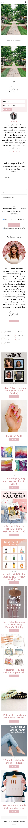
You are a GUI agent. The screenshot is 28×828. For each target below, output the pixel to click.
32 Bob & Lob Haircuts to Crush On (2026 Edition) (14, 390)
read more (14, 321)
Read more (14, 396)
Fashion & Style (14, 523)
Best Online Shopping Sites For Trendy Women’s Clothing (14, 624)
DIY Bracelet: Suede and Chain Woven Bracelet (14, 716)
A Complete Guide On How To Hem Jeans (14, 761)
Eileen (14, 121)
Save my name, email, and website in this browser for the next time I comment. (14, 211)
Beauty (14, 385)
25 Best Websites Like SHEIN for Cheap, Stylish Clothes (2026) (14, 529)
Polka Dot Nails (14, 435)
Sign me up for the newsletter (15, 219)
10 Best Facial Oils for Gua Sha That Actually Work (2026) (14, 577)
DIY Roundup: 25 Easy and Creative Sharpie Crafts (14, 481)
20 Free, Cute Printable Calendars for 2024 (14, 806)
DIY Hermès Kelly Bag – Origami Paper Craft (14, 671)
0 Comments (18, 40)
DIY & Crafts (14, 475)
